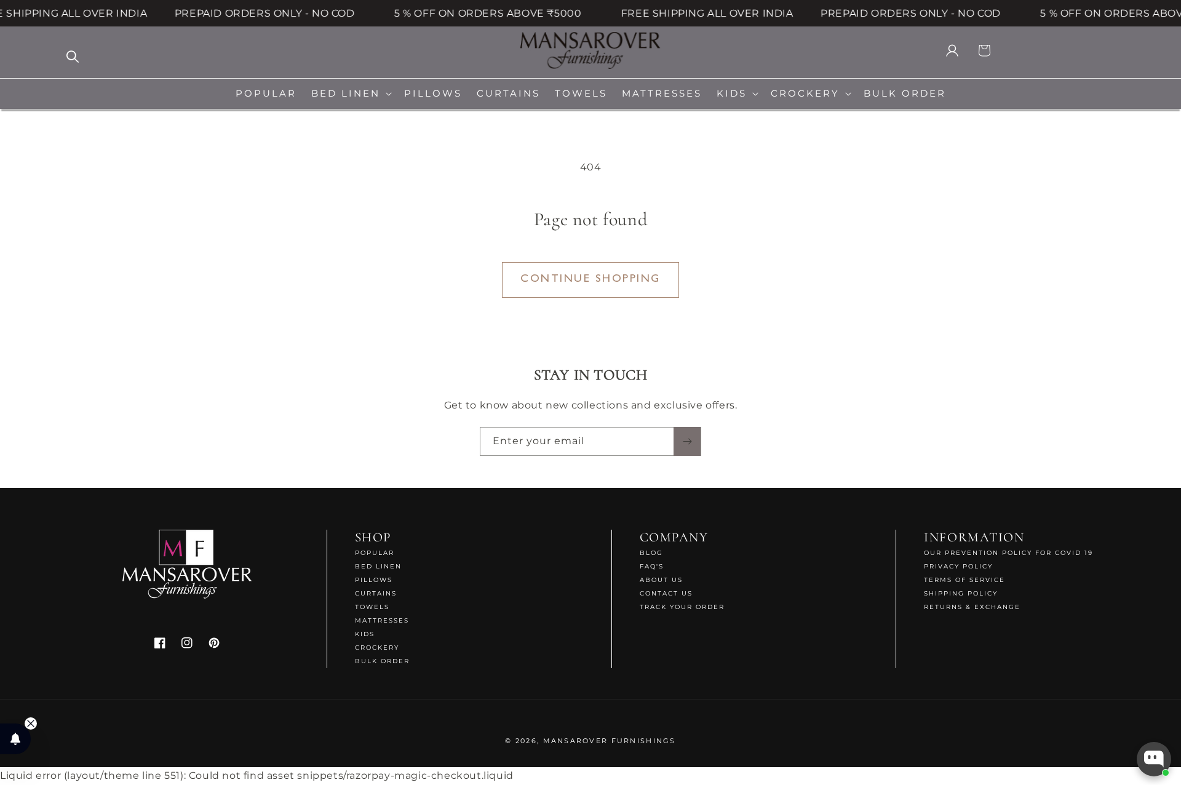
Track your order (682, 607)
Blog (651, 553)
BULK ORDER (382, 661)
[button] (350, 94)
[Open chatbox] (1154, 759)
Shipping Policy (961, 593)
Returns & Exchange (972, 607)
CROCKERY (377, 648)
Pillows (373, 580)
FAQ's (652, 566)
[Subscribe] (687, 441)
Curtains (376, 593)
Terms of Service (964, 580)
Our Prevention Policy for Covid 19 (1008, 553)
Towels (372, 607)
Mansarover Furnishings (609, 740)
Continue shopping (590, 279)
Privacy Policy (958, 566)
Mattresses (382, 620)
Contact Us (666, 593)
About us (661, 580)
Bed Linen (378, 566)
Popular (374, 553)
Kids (365, 634)
